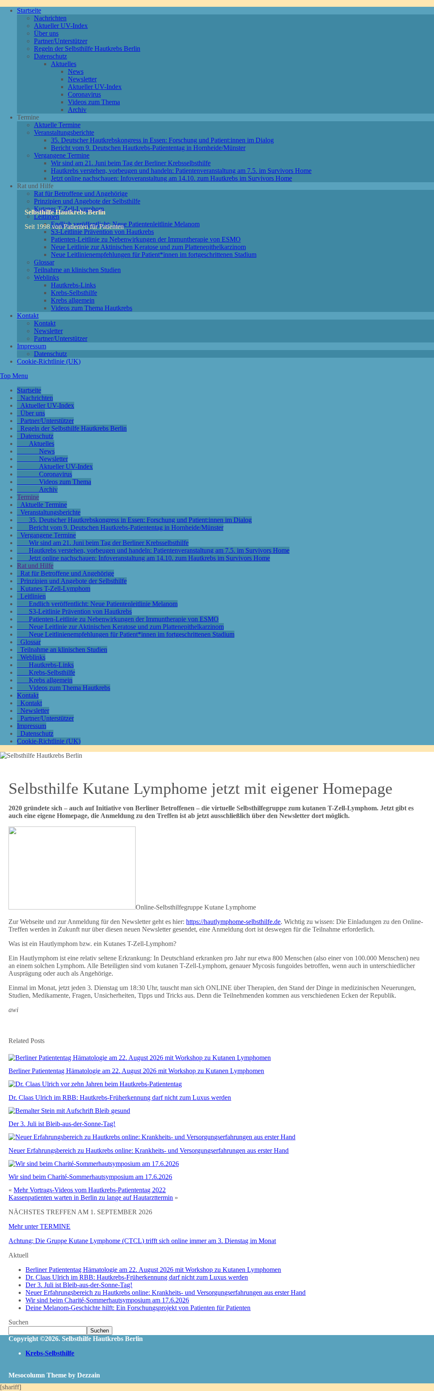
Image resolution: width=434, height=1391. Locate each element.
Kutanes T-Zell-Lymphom (55, 588)
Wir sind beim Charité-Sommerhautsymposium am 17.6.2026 (90, 1176)
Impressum (31, 346)
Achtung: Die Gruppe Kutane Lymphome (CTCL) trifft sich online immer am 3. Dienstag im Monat (142, 1240)
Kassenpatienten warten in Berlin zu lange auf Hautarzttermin (90, 1197)
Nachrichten (50, 18)
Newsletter (82, 79)
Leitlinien (33, 596)
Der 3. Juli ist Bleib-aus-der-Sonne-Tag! (61, 1123)
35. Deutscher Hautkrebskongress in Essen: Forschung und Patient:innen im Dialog (162, 140)
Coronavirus (84, 94)
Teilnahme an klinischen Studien (77, 269)
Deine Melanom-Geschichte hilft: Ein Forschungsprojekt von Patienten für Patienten (137, 1307)
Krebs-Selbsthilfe (74, 292)
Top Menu (14, 375)
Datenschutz (50, 56)
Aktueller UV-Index (61, 25)
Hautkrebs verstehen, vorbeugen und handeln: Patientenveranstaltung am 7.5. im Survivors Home (181, 170)
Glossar (44, 262)
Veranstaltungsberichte (64, 132)
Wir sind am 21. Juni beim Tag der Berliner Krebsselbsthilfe (131, 163)
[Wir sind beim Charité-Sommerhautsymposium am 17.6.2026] (93, 1163)
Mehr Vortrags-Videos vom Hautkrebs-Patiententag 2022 (90, 1189)
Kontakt (28, 315)
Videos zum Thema (94, 102)
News (75, 71)
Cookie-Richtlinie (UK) (49, 361)
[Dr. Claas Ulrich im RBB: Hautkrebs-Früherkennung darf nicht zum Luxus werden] (95, 1084)
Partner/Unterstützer (60, 41)
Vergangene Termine (61, 155)
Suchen (18, 1322)
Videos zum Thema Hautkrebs (91, 308)
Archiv (77, 109)
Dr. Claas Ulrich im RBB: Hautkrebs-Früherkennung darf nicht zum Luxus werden (119, 1097)
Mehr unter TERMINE (39, 1226)
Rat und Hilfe (35, 565)
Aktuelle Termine (57, 124)
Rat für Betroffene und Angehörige (81, 193)
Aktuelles (63, 63)
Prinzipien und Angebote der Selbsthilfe (87, 201)
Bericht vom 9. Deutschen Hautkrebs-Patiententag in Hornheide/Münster (148, 147)
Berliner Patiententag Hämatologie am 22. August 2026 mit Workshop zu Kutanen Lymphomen (136, 1070)
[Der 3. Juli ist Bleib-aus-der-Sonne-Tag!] (69, 1110)
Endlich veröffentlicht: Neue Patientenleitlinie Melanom (125, 224)
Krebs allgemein (73, 300)
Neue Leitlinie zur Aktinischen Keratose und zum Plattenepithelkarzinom (148, 246)
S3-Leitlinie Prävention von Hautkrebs (80, 611)
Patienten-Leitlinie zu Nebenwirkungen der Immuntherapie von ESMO (146, 239)
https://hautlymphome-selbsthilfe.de (233, 921)
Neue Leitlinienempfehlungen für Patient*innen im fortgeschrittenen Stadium (153, 254)
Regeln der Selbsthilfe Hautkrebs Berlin (87, 48)
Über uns (46, 33)
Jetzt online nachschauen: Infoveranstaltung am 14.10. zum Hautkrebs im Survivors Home (171, 178)
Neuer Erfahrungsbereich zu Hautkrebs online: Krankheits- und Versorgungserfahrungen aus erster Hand (148, 1150)
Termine (28, 497)
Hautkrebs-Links (73, 285)
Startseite (29, 10)
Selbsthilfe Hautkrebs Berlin (65, 212)
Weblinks (46, 277)
